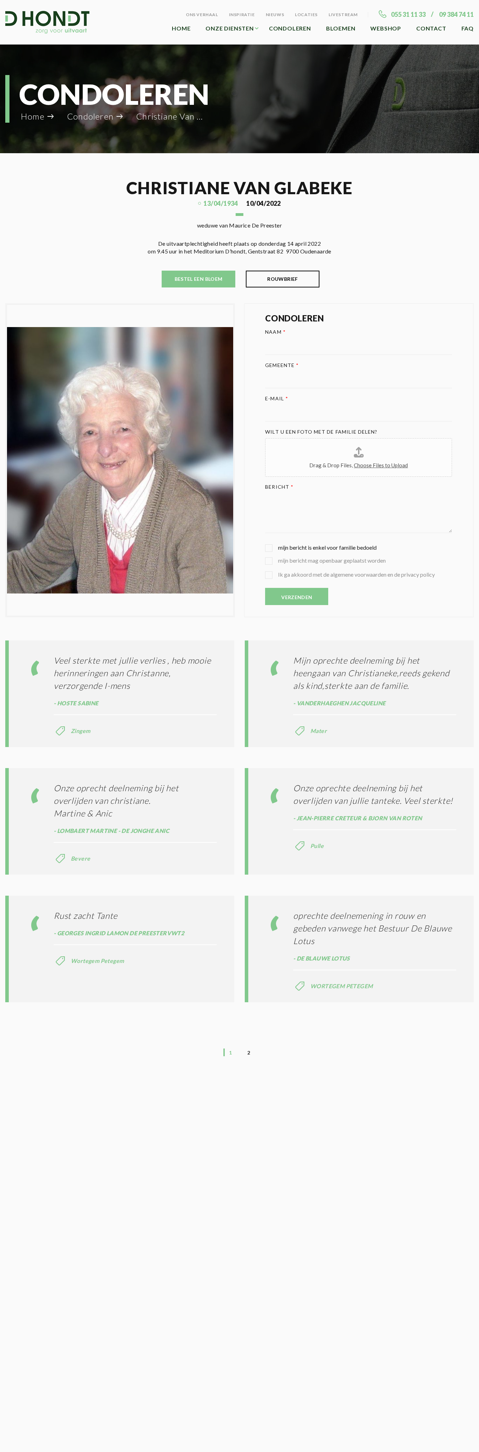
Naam (275, 332)
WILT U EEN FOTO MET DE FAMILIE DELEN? (321, 432)
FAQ (467, 28)
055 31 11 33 (408, 14)
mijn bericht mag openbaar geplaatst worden (332, 560)
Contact (431, 28)
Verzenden (296, 597)
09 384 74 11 (456, 14)
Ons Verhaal (202, 14)
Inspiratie (242, 14)
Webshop (385, 28)
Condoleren (290, 28)
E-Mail (276, 398)
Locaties (306, 14)
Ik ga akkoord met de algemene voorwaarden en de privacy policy (356, 574)
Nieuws (275, 14)
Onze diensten (229, 28)
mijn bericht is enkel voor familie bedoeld (327, 547)
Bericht (279, 487)
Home (181, 28)
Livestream (343, 14)
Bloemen (341, 28)
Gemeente (282, 365)
